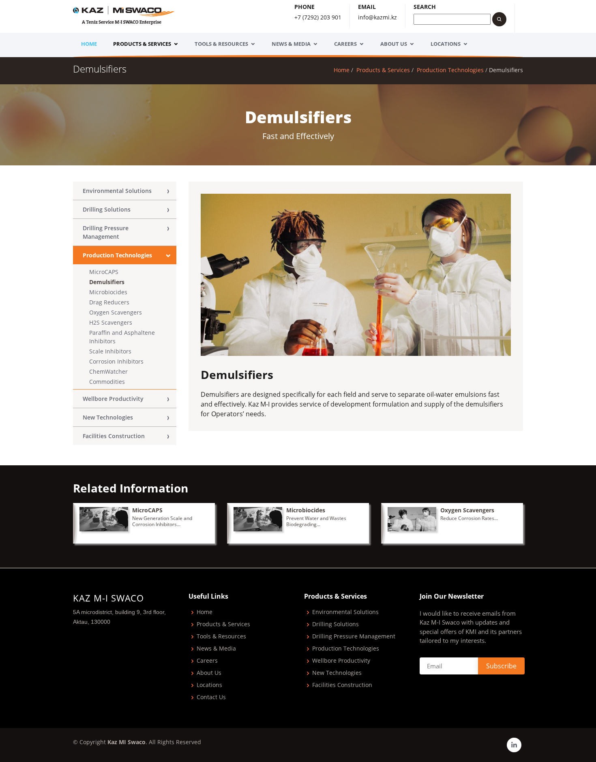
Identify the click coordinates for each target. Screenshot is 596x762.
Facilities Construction (114, 436)
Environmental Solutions (117, 191)
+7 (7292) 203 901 (317, 17)
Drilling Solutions (107, 209)
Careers (345, 43)
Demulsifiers (106, 282)
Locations (446, 43)
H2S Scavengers (110, 322)
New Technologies (108, 417)
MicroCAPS (103, 272)
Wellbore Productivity (113, 398)
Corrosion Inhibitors (116, 361)
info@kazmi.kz (377, 17)
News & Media (291, 43)
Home (89, 43)
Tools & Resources (221, 43)
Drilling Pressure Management (106, 232)
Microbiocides (108, 292)
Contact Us (211, 697)
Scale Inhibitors (110, 351)
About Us (393, 43)
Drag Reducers (109, 302)
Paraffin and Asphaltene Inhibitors (122, 337)
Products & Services (142, 43)
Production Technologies (450, 70)
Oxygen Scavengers (115, 312)
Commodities (107, 381)
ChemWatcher (108, 371)
